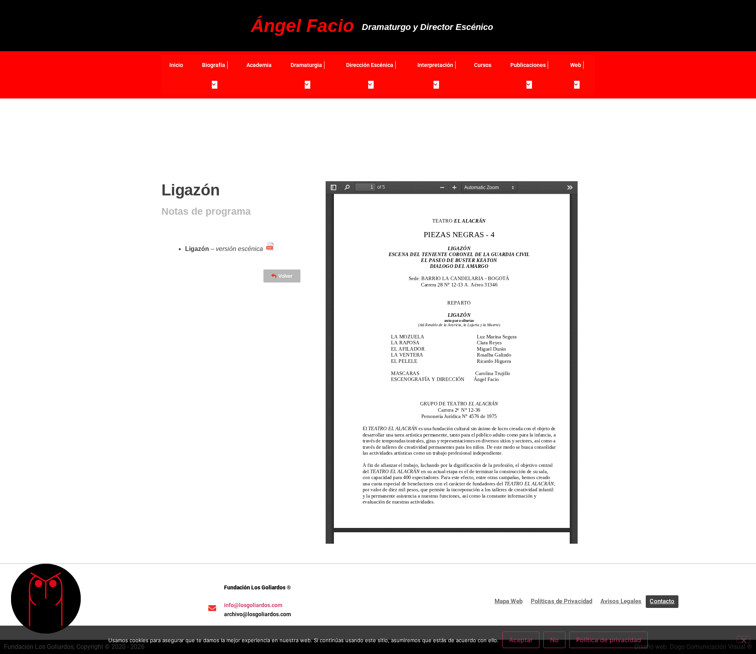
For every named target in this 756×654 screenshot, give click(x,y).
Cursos (482, 65)
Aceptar (521, 640)
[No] (743, 639)
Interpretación (435, 65)
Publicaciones (528, 65)
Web (575, 65)
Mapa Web (509, 601)
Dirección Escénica (369, 65)
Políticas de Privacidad (561, 601)
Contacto (662, 601)
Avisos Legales (620, 601)
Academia (259, 65)
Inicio (176, 65)
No (554, 640)
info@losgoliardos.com (253, 605)
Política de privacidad (608, 640)
